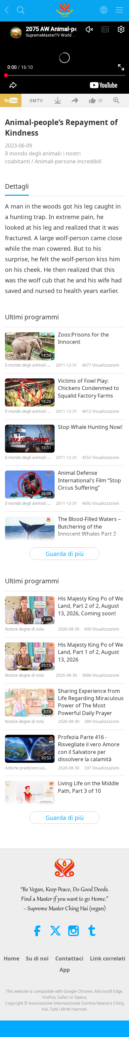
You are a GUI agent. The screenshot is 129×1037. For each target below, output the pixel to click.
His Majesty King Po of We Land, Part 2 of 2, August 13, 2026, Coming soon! (90, 606)
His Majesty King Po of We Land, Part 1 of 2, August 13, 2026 (90, 652)
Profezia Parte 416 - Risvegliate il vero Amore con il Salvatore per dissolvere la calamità (88, 748)
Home (11, 958)
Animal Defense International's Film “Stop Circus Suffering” (89, 480)
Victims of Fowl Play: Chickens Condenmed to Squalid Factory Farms (88, 388)
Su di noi (37, 958)
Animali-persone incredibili (68, 161)
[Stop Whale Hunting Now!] (30, 439)
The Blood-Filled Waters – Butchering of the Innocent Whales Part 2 (89, 526)
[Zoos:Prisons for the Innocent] (30, 346)
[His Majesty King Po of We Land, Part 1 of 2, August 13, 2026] (30, 656)
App (65, 969)
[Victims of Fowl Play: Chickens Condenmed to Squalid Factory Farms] (30, 392)
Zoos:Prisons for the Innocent (83, 338)
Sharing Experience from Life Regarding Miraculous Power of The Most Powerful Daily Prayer (91, 702)
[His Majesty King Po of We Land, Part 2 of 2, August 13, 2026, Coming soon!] (30, 610)
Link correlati (107, 958)
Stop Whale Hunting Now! (90, 427)
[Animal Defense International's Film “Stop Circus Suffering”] (30, 484)
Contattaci (69, 958)
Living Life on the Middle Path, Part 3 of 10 (88, 787)
